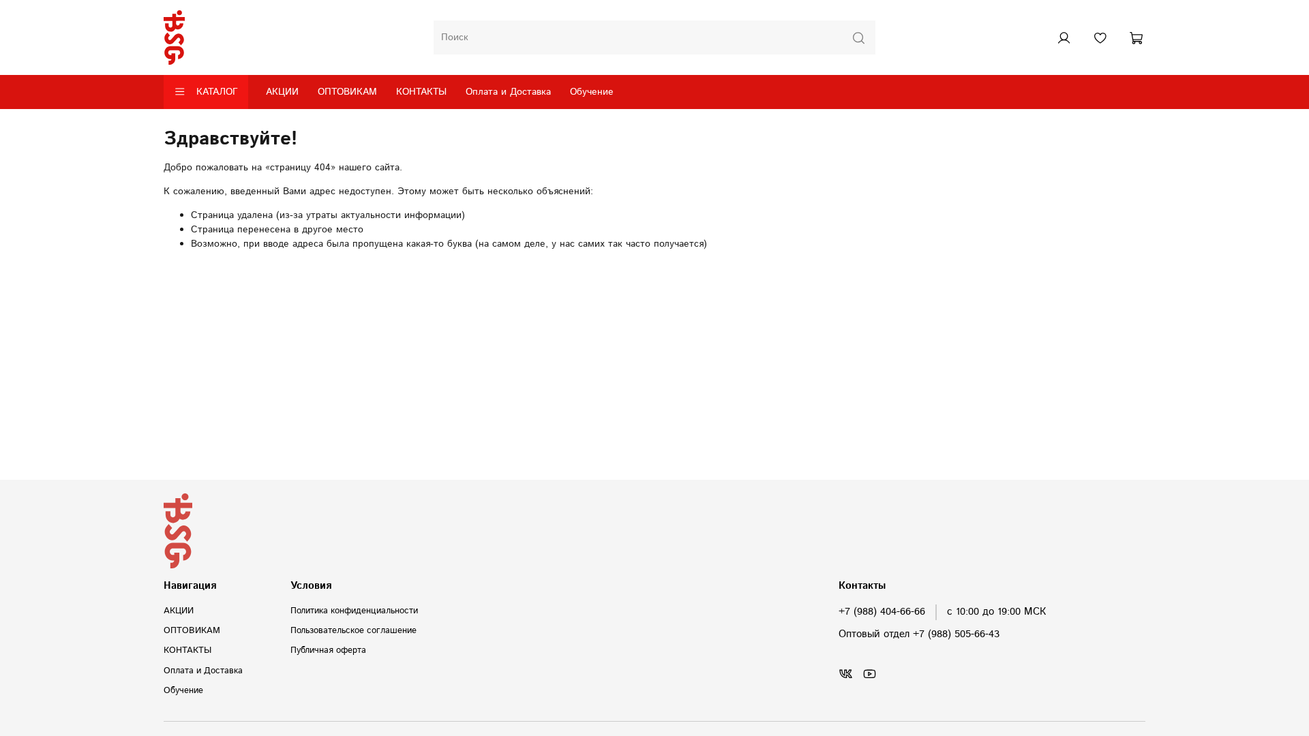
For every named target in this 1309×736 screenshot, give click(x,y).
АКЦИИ (282, 92)
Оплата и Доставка (508, 92)
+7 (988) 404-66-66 (882, 611)
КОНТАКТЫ (421, 92)
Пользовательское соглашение (353, 630)
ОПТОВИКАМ (347, 92)
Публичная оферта (328, 650)
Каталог (217, 92)
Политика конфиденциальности (354, 610)
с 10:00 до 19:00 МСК (996, 611)
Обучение (592, 92)
